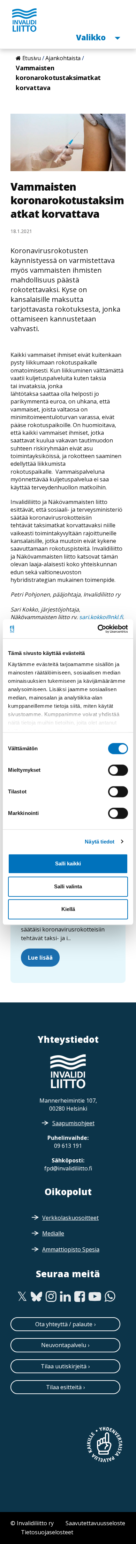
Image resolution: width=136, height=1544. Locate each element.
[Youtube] (95, 1297)
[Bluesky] (36, 1297)
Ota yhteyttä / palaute (63, 1324)
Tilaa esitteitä (64, 1387)
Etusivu (31, 58)
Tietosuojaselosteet (47, 1532)
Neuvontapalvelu (63, 1345)
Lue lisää (40, 957)
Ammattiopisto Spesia (70, 1249)
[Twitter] (22, 1297)
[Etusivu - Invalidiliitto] (24, 20)
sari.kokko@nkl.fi (101, 617)
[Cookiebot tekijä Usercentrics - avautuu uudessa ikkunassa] (98, 628)
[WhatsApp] (110, 1297)
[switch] (118, 770)
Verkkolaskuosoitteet (70, 1218)
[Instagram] (51, 1297)
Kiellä (68, 909)
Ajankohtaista (63, 58)
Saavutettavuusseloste (95, 1523)
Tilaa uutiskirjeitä (63, 1366)
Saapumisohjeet (73, 1123)
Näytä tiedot (99, 842)
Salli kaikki (68, 863)
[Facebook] (79, 1297)
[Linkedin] (65, 1297)
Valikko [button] (92, 37)
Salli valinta (68, 886)
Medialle (53, 1233)
